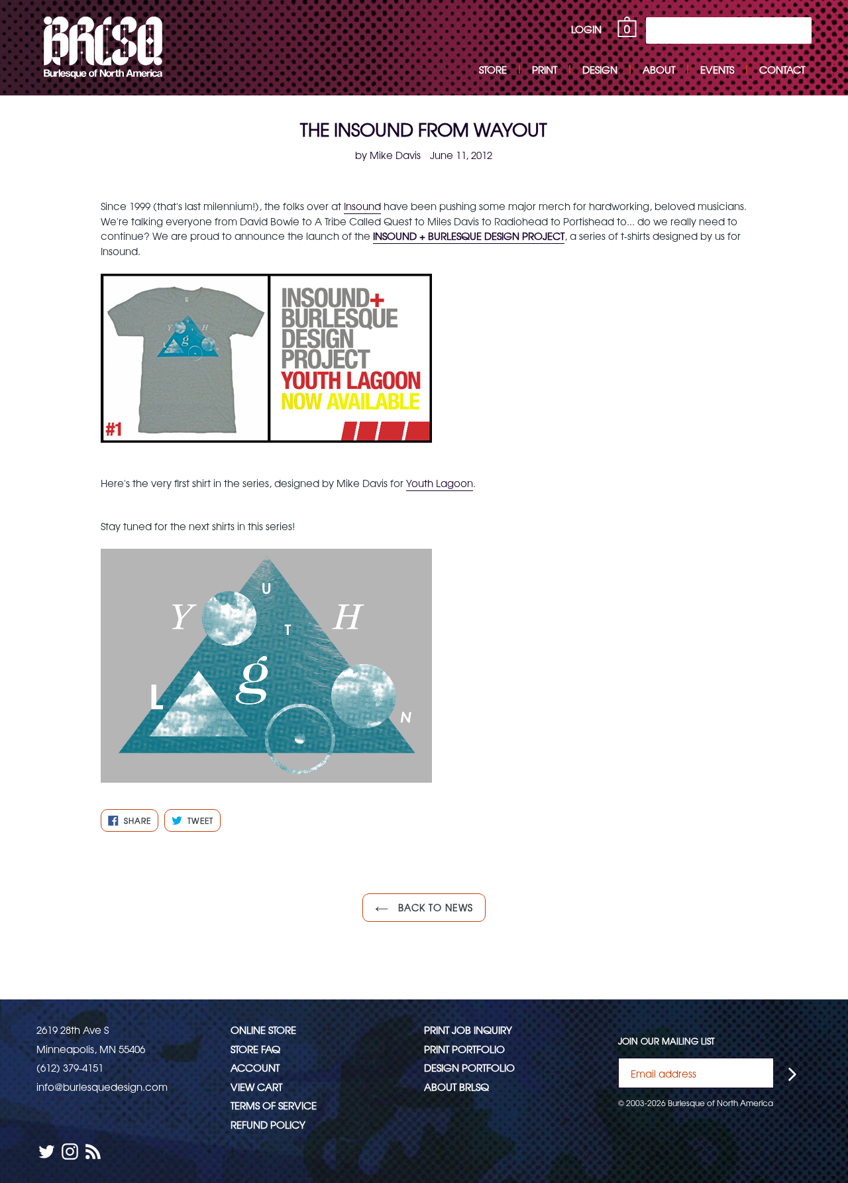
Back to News (434, 907)
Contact (782, 69)
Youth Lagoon (439, 483)
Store (493, 69)
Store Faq (255, 1049)
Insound (362, 206)
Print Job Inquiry (468, 1030)
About (659, 69)
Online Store (263, 1030)
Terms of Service (274, 1105)
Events (717, 69)
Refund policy (268, 1124)
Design (599, 69)
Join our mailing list (666, 1041)
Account (255, 1067)
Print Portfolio (464, 1049)
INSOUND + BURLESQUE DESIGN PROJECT (468, 236)
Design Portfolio (469, 1067)
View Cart (256, 1087)
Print (544, 69)
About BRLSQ (456, 1087)
